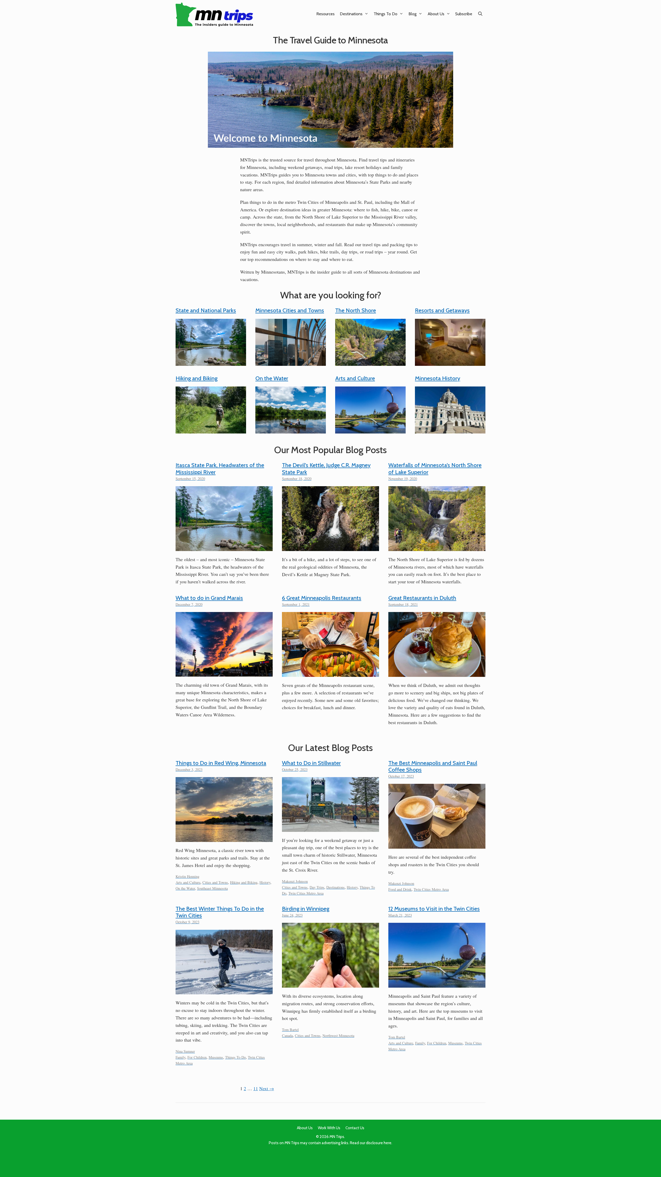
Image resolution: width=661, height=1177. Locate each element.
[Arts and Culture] (370, 430)
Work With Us (329, 1128)
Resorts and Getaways (442, 310)
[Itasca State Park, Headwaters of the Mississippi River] (224, 547)
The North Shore (355, 310)
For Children (197, 1057)
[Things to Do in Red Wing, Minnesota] (224, 838)
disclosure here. (379, 1143)
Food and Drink (400, 889)
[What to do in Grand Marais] (224, 673)
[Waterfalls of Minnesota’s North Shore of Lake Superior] (436, 547)
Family (180, 1057)
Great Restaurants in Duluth (422, 597)
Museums (216, 1057)
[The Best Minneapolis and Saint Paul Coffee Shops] (436, 845)
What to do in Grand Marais (209, 597)
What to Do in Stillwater (311, 763)
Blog (412, 13)
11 (255, 1088)
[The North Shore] (370, 362)
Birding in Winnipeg (305, 908)
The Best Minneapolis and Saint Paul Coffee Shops (432, 766)
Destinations (351, 13)
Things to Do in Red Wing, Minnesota (221, 763)
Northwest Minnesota (338, 1035)
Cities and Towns (215, 882)
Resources (325, 13)
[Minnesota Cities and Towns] (290, 362)
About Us (436, 13)
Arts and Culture (355, 378)
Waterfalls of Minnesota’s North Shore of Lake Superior (435, 468)
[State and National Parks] (211, 362)
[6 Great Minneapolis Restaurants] (330, 673)
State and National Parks (206, 310)
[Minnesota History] (450, 430)
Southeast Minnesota (212, 888)
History (264, 882)
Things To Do (385, 13)
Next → (266, 1088)
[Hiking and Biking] (211, 430)
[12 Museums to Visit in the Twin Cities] (436, 984)
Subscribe (463, 13)
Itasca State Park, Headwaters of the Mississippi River (220, 468)
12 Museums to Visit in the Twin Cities (434, 908)
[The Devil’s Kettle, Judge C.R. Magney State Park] (330, 547)
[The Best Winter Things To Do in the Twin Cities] (224, 991)
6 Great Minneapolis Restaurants (321, 597)
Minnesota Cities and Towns (289, 310)
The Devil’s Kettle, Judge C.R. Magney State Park (326, 468)
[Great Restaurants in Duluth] (436, 673)
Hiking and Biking (196, 378)
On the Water (271, 378)
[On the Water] (290, 430)
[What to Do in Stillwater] (330, 828)
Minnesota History (437, 378)
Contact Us (354, 1128)
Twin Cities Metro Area (306, 893)
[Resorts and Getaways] (450, 362)
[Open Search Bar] (480, 14)
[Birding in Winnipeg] (330, 984)
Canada (287, 1035)
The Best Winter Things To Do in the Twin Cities (220, 912)
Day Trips (317, 887)
